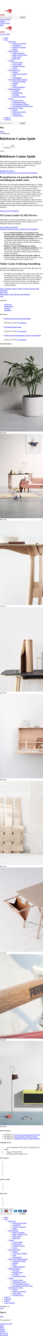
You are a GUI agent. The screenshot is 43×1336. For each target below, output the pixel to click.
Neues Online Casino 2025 (9, 227)
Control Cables (17, 62)
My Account (8, 1198)
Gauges (10, 98)
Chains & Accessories (20, 74)
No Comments (21, 323)
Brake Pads (16, 59)
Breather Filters (18, 93)
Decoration (7, 304)
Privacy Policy (9, 1201)
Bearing (15, 72)
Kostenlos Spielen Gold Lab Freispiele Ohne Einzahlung (18, 173)
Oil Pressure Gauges (19, 102)
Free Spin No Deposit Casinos (12, 327)
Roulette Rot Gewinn (7, 171)
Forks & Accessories (19, 112)
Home (2, 132)
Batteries (15, 83)
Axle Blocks (17, 45)
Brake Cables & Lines (20, 55)
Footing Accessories (19, 47)
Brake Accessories (19, 53)
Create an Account (6, 1324)
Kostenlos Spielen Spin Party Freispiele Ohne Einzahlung (19, 229)
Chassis (15, 110)
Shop (6, 1185)
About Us (7, 1187)
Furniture (7, 308)
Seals (14, 76)
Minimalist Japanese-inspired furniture (27, 1138)
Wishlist (6, 1199)
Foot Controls (17, 64)
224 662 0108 (10, 2)
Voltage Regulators (19, 87)
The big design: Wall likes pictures (26, 1137)
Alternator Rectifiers (19, 81)
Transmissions (17, 78)
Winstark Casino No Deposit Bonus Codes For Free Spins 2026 (22, 335)
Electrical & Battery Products (18, 79)
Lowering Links (18, 116)
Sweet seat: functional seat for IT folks (27, 1135)
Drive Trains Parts (14, 70)
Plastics (15, 49)
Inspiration (7, 310)
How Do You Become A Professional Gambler (17, 318)
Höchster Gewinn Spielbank (9, 211)
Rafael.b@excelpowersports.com (18, 6)
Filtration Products (14, 89)
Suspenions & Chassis (15, 108)
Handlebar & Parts (19, 66)
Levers (15, 68)
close (1, 296)
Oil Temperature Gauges (21, 104)
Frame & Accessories (20, 43)
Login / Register (9, 1303)
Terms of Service (9, 1205)
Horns (15, 85)
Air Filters (16, 91)
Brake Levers (17, 57)
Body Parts (12, 42)
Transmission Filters (19, 97)
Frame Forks (17, 114)
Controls (11, 61)
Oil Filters (16, 95)
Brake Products (13, 51)
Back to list (3, 292)
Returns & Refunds (10, 1203)
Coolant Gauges (18, 100)
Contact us (7, 1189)
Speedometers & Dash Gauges (23, 106)
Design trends (8, 306)
